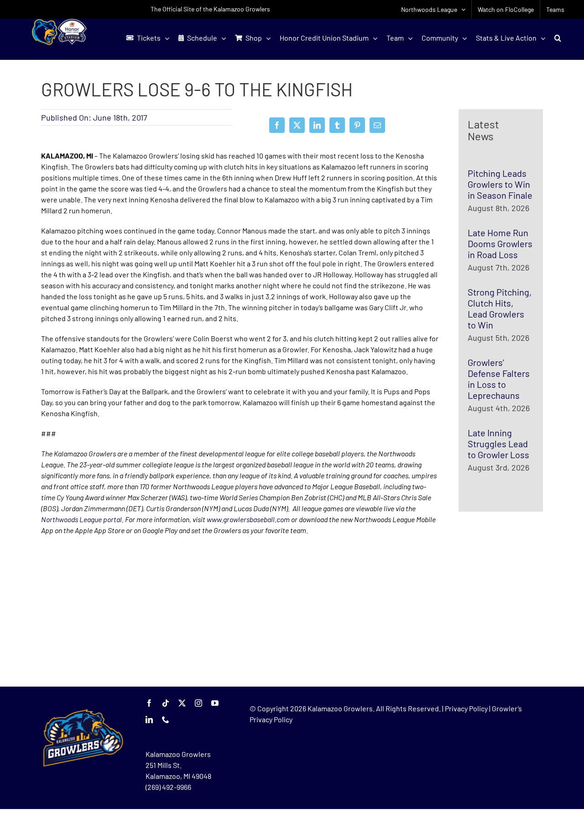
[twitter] (182, 703)
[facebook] (149, 703)
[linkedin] (149, 719)
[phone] (165, 719)
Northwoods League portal (81, 519)
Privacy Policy (466, 708)
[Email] (377, 125)
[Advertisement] (109, 611)
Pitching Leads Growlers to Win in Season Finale (500, 184)
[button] (557, 38)
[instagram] (198, 703)
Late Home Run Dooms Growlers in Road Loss (500, 243)
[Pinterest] (357, 125)
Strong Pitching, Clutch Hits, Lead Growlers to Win (500, 308)
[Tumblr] (337, 125)
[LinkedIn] (317, 125)
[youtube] (215, 703)
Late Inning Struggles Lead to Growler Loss (498, 443)
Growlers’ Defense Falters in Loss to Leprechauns (499, 379)
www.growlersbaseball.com (248, 519)
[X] (297, 125)
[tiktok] (165, 703)
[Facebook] (277, 125)
